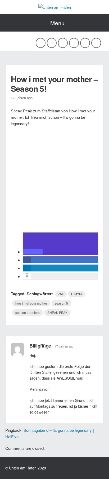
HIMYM (76, 294)
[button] (33, 251)
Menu (57, 23)
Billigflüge (40, 345)
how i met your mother (31, 303)
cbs (60, 294)
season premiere (27, 312)
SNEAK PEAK (57, 312)
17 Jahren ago (64, 346)
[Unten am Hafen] (54, 7)
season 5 (61, 303)
